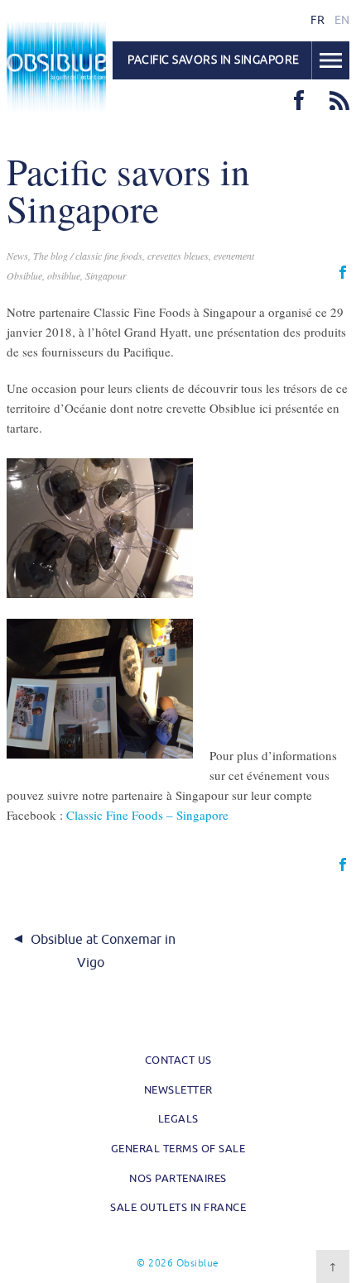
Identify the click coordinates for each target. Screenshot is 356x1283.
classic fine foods (108, 255)
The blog (50, 255)
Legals (178, 1119)
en (341, 19)
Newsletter (178, 1090)
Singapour (106, 275)
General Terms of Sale (178, 1148)
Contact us (178, 1060)
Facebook (299, 100)
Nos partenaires (178, 1178)
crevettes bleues (178, 255)
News (17, 255)
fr (317, 19)
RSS (339, 100)
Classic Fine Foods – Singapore (147, 815)
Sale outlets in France (178, 1207)
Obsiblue (56, 67)
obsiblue (63, 275)
